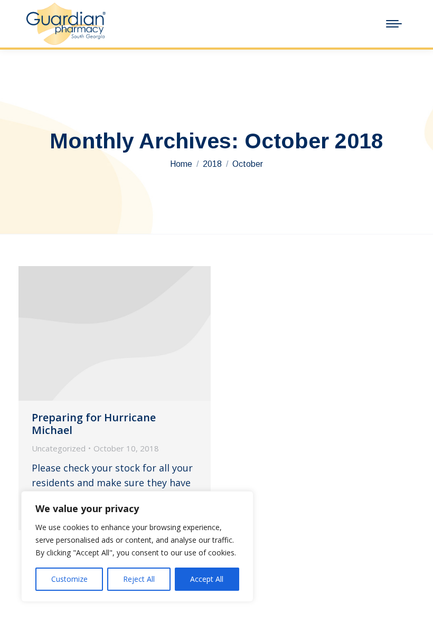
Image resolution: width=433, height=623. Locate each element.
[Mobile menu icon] (394, 24)
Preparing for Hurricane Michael (94, 423)
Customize (69, 579)
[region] (137, 546)
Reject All (139, 579)
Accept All (206, 579)
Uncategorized (59, 448)
